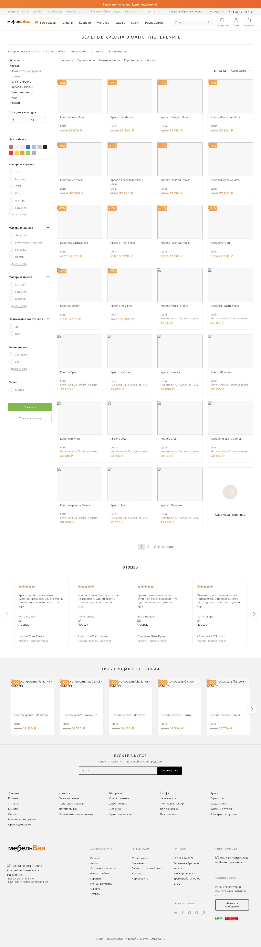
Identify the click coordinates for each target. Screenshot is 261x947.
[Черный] (45, 147)
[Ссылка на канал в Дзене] (196, 912)
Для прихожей (169, 809)
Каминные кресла (109, 60)
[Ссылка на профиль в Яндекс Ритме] (203, 912)
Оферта (95, 889)
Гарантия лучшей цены (147, 868)
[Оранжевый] (22, 152)
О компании (55, 11)
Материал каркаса (21, 164)
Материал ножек (20, 277)
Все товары (48, 22)
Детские (115, 809)
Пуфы (13, 97)
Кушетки (13, 809)
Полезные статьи (134, 11)
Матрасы (103, 22)
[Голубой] (34, 147)
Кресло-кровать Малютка (95, 641)
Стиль (13, 382)
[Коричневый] (11, 147)
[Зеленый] (28, 152)
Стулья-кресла (86, 60)
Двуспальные (68, 809)
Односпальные (69, 798)
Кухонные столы (221, 809)
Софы (12, 814)
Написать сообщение (232, 905)
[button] (76, 111)
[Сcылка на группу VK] (176, 912)
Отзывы (95, 894)
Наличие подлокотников (26, 319)
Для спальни (168, 814)
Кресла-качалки (22, 87)
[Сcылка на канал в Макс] (189, 912)
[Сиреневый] (34, 152)
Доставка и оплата (76, 11)
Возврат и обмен (100, 11)
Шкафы (120, 22)
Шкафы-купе (168, 798)
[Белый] (16, 147)
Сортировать (239, 70)
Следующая (163, 546)
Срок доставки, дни (22, 112)
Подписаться (169, 770)
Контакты (153, 11)
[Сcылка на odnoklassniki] (182, 912)
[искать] (209, 22)
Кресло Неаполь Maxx (211, 641)
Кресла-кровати (22, 92)
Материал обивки (21, 228)
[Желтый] (16, 152)
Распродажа (154, 22)
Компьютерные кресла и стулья (27, 73)
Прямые (13, 798)
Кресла (15, 65)
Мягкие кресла (21, 81)
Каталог (95, 858)
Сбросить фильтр (30, 418)
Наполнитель (18, 347)
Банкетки (16, 103)
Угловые (13, 803)
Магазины (138, 863)
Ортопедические (19, 824)
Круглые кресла (133, 60)
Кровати (85, 22)
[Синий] (28, 147)
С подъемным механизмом (76, 814)
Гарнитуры (217, 798)
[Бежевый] (22, 147)
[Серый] (39, 147)
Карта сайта (140, 878)
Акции (117, 11)
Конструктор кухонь (223, 814)
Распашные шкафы (172, 803)
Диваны (67, 22)
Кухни (135, 22)
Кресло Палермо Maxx (33, 641)
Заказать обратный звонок (186, 11)
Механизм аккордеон (22, 819)
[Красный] (11, 152)
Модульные (218, 803)
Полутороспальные (71, 803)
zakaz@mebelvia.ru (186, 873)
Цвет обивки (17, 139)
